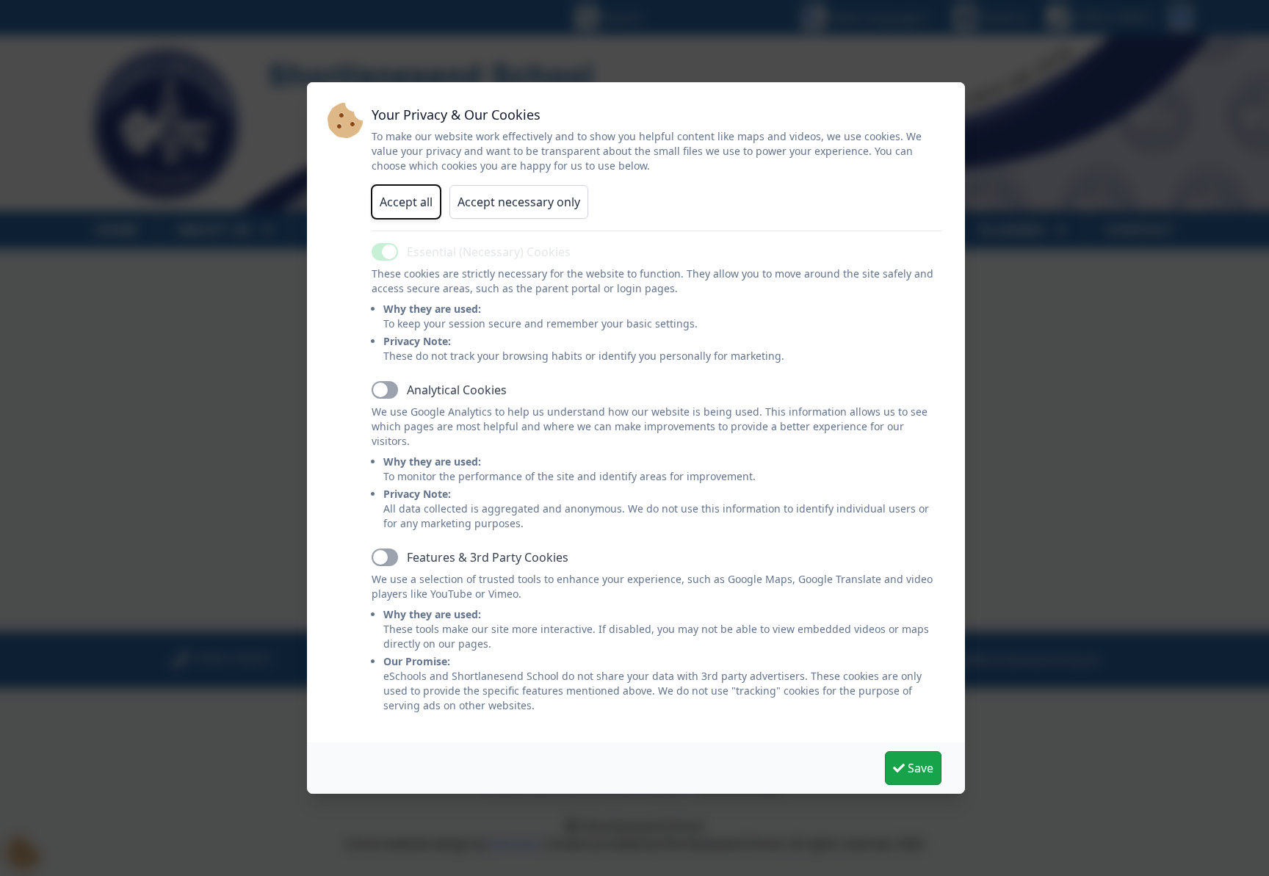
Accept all (406, 202)
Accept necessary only (519, 202)
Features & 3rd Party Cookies (487, 557)
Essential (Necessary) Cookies (489, 252)
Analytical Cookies (457, 390)
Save (919, 768)
